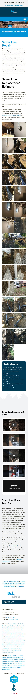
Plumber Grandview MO (15, 630)
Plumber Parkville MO (11, 646)
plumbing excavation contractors (11, 115)
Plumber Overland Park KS (9, 663)
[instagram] (14, 693)
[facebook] (11, 693)
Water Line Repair (8, 385)
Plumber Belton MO (13, 624)
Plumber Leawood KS (17, 657)
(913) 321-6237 (13, 619)
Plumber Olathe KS (19, 661)
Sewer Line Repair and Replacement (13, 383)
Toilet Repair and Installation (11, 377)
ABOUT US (5, 581)
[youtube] (16, 693)
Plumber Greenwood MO (9, 632)
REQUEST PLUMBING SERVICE (16, 585)
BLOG (17, 586)
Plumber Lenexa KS (7, 659)
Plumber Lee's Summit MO (12, 642)
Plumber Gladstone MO (8, 628)
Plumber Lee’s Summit (15, 545)
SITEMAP (21, 586)
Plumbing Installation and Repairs (12, 369)
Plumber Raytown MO (8, 652)
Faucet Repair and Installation (11, 375)
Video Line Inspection (9, 387)
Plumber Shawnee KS (10, 667)
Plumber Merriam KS (19, 659)
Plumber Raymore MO (15, 650)
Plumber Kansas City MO (12, 636)
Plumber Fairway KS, (13, 655)
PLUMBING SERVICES (14, 581)
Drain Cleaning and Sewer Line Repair (13, 367)
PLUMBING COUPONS (9, 586)
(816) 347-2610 (10, 617)
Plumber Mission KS (7, 661)
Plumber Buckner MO (18, 626)
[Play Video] (14, 425)
